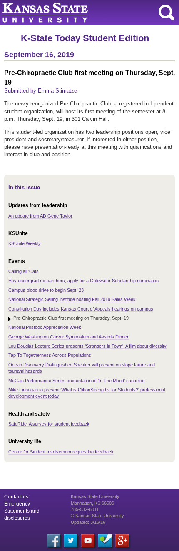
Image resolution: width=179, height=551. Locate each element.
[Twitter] (70, 540)
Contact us (16, 497)
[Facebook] (53, 540)
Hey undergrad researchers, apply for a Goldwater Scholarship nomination (83, 280)
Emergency (17, 504)
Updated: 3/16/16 (88, 522)
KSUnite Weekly (24, 243)
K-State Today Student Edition (85, 38)
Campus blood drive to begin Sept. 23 (46, 290)
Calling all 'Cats (23, 271)
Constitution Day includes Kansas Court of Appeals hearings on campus (80, 308)
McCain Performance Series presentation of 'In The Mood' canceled (76, 380)
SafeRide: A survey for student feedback (49, 423)
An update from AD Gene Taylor (40, 215)
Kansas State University (76, 12)
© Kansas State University (97, 515)
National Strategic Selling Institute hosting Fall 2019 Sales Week (72, 299)
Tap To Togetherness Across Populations (49, 355)
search (166, 12)
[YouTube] (87, 540)
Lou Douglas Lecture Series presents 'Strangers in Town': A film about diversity (87, 345)
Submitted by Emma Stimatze (40, 91)
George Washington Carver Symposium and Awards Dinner (68, 336)
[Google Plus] (122, 540)
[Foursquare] (105, 540)
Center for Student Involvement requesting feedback (61, 451)
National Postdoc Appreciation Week (44, 327)
